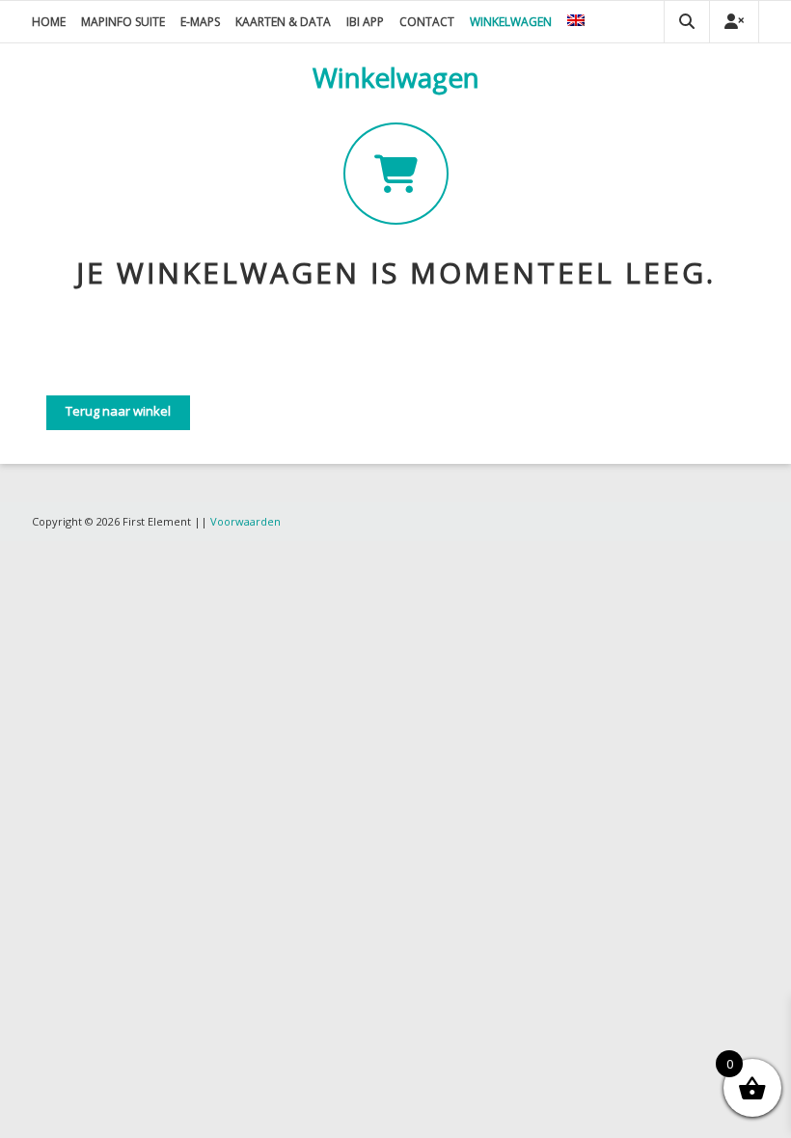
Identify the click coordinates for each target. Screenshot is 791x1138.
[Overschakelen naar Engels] (576, 21)
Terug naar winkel (118, 411)
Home (49, 22)
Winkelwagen (511, 22)
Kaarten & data (283, 22)
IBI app (365, 22)
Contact (426, 22)
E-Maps (200, 22)
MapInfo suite (123, 22)
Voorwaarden (245, 521)
